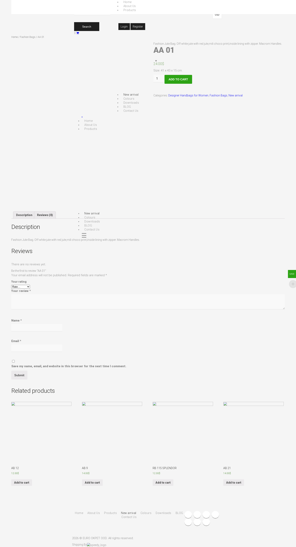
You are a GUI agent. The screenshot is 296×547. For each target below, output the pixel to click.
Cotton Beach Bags (153, 26)
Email (16, 341)
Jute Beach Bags (151, 34)
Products (129, 10)
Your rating (19, 281)
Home (14, 36)
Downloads (163, 513)
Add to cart (178, 79)
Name (16, 320)
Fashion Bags (27, 36)
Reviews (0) (45, 215)
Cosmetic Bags (141, 38)
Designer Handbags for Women (188, 95)
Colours (146, 513)
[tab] (24, 215)
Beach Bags (139, 18)
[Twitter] (197, 514)
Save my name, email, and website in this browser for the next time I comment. (68, 366)
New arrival (236, 95)
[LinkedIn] (215, 514)
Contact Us (129, 517)
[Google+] (206, 514)
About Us (129, 6)
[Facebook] (188, 514)
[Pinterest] (206, 522)
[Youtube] (188, 522)
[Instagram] (197, 522)
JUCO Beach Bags (152, 30)
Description (24, 215)
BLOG (179, 513)
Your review (21, 291)
